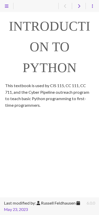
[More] (92, 6)
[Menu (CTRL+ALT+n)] (6, 6)
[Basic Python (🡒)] (78, 6)
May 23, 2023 (16, 209)
